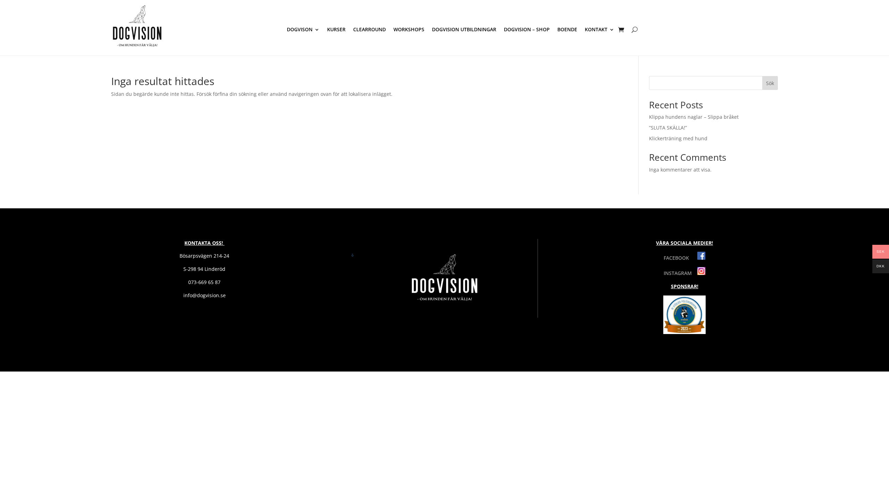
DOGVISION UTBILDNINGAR (464, 30)
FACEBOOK (680, 258)
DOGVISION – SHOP (527, 30)
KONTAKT (596, 30)
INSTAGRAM (680, 273)
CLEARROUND (369, 30)
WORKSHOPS (408, 30)
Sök (770, 83)
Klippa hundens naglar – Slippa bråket (694, 117)
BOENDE (567, 30)
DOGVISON (300, 30)
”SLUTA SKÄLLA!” (668, 127)
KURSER (336, 30)
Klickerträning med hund (678, 138)
